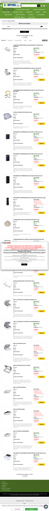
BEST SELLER (29, 12)
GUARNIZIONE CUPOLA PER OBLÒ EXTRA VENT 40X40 (26, 219)
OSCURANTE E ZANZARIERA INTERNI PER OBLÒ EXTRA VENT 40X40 (29, 453)
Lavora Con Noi (31, 17)
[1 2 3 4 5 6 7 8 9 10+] (36, 58)
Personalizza (17, 509)
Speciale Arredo (6, 12)
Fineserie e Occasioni (20, 14)
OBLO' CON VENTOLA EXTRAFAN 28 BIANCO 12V (25, 299)
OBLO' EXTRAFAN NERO (19, 409)
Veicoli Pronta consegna (19, 17)
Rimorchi (38, 12)
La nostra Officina (40, 14)
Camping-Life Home (8, 9)
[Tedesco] (9, 243)
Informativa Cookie (20, 500)
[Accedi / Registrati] (42, 6)
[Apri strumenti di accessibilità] (46, 507)
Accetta (31, 509)
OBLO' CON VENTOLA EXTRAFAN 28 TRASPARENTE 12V (26, 321)
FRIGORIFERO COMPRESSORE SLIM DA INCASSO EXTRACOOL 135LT (29, 197)
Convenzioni (30, 14)
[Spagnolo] (8, 243)
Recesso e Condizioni (6, 488)
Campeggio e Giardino (18, 12)
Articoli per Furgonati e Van (39, 9)
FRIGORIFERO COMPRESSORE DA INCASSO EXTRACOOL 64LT (28, 153)
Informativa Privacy (6, 490)
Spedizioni (4, 486)
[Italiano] (3, 243)
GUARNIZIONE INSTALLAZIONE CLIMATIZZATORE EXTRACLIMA (28, 239)
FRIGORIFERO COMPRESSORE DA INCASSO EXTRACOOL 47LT (28, 132)
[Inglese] (4, 243)
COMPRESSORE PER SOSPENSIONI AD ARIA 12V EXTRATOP (27, 68)
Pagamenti (4, 485)
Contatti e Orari (5, 483)
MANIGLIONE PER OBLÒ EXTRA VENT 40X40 (23, 281)
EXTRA (14, 53)
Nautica (45, 12)
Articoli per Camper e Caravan (23, 9)
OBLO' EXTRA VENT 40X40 (19, 343)
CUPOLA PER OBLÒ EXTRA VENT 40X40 (22, 112)
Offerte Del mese (8, 14)
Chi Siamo (4, 482)
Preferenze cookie (29, 500)
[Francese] (6, 243)
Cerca (8, 26)
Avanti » (25, 37)
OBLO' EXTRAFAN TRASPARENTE (21, 431)
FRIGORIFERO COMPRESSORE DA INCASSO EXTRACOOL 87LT (28, 175)
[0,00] (44, 6)
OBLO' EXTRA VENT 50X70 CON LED (21, 365)
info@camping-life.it (40, 0)
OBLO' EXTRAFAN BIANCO (19, 387)
